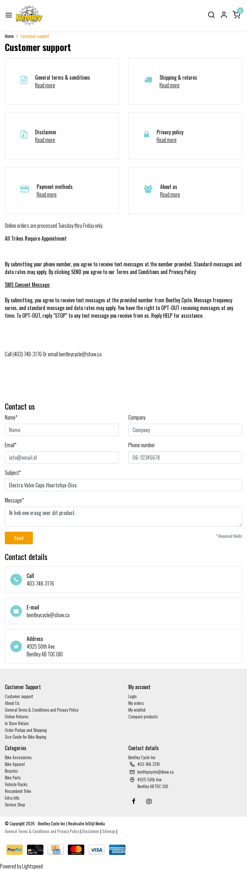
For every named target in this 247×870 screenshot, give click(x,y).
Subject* (13, 472)
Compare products (143, 716)
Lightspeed (32, 866)
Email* (10, 445)
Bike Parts (13, 777)
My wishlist (137, 709)
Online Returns (16, 716)
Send (18, 538)
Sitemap (108, 831)
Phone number (141, 445)
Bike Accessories (18, 757)
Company (136, 417)
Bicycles (11, 770)
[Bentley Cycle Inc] (29, 15)
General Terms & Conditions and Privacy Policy (41, 709)
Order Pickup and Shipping (26, 729)
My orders (136, 702)
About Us (12, 702)
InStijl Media (94, 824)
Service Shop (15, 804)
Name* (11, 417)
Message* (14, 500)
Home (9, 36)
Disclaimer (90, 831)
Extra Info (12, 797)
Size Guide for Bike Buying (25, 736)
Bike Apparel (15, 763)
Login (132, 696)
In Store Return (17, 723)
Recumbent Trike (18, 790)
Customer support (35, 36)
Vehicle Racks (16, 784)
